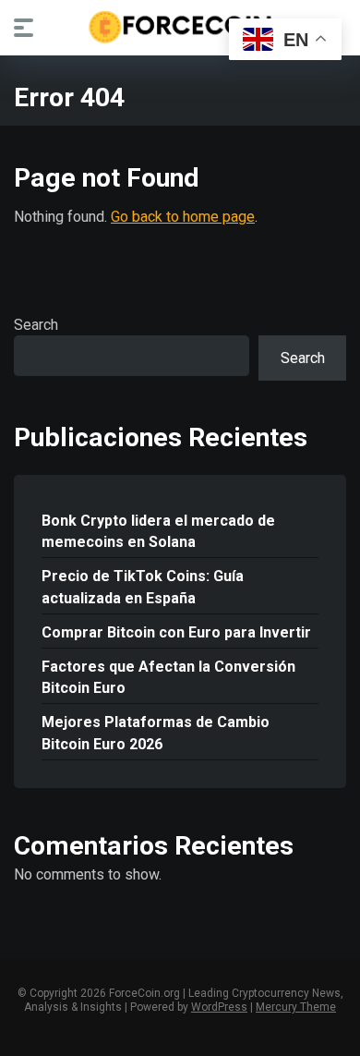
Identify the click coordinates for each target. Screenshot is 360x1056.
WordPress (219, 1007)
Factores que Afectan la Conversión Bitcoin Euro (168, 677)
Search (36, 325)
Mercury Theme (296, 1007)
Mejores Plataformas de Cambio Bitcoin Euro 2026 (156, 732)
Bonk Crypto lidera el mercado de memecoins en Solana (158, 531)
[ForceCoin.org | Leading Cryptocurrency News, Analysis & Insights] (180, 26)
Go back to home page (183, 216)
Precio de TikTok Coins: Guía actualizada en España (143, 586)
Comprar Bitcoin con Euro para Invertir (176, 632)
